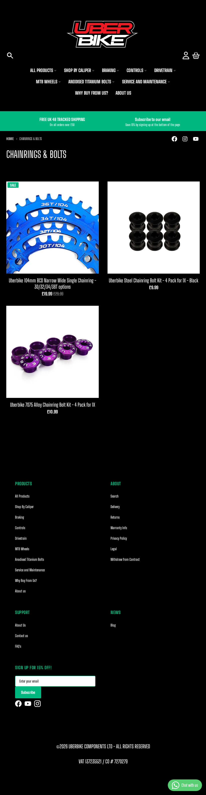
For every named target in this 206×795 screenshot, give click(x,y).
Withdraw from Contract (125, 559)
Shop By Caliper (24, 507)
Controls (20, 528)
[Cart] (196, 55)
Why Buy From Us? (26, 580)
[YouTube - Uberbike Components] (196, 139)
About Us (20, 625)
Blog (113, 625)
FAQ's (18, 646)
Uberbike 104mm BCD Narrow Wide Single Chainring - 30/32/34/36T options (52, 283)
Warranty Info (119, 528)
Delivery (115, 507)
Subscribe (28, 692)
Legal (114, 549)
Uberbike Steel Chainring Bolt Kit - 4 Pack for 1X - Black (153, 280)
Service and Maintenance (30, 570)
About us (20, 591)
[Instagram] (37, 703)
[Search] (10, 55)
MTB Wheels (22, 549)
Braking (19, 517)
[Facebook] (18, 703)
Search (115, 496)
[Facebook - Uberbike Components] (174, 139)
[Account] (186, 55)
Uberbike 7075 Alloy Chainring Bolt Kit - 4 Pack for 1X (52, 405)
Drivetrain (21, 538)
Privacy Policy (119, 538)
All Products (22, 496)
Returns (115, 517)
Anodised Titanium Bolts (29, 559)
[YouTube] (28, 703)
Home (10, 139)
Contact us (21, 636)
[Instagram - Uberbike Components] (185, 139)
